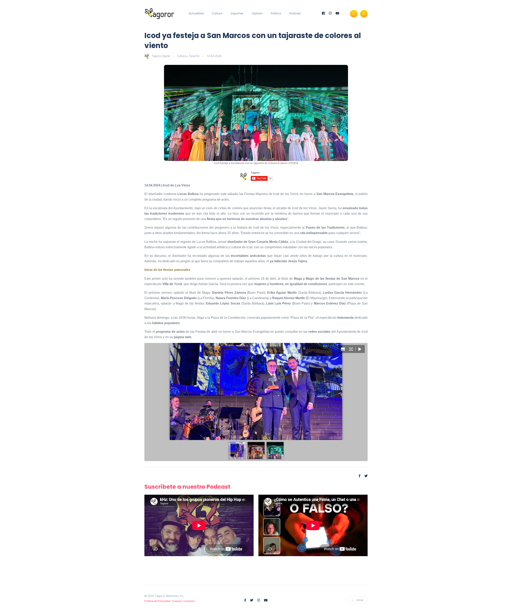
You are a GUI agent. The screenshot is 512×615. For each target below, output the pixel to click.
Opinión (257, 13)
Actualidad (196, 13)
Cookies (177, 601)
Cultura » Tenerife (188, 56)
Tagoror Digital (161, 56)
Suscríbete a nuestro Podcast (187, 487)
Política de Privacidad (157, 601)
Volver (359, 600)
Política (276, 13)
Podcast (295, 13)
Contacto (189, 601)
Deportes (237, 13)
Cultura (217, 13)
